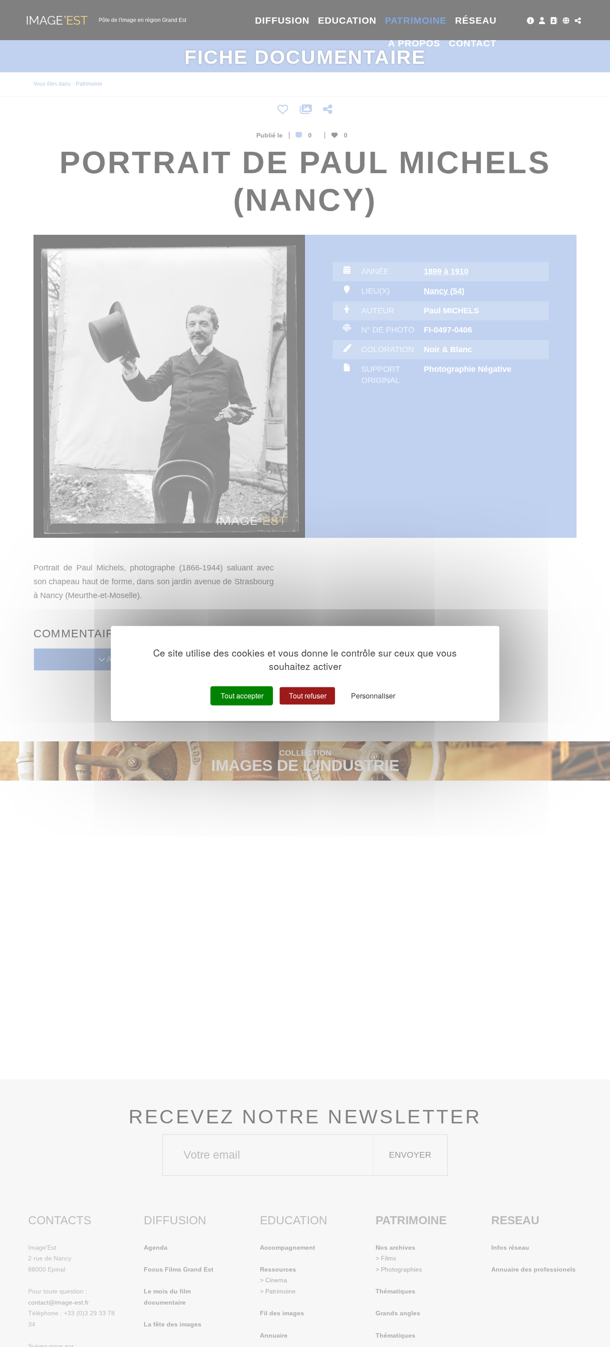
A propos (414, 43)
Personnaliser (373, 695)
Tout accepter (242, 695)
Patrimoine (416, 20)
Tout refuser (307, 695)
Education (347, 20)
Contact (473, 43)
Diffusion (282, 20)
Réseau (476, 20)
